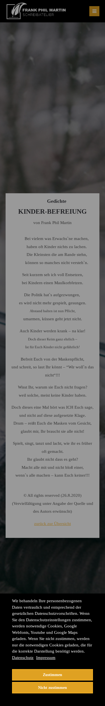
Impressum (45, 657)
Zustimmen (52, 675)
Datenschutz (23, 657)
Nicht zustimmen (52, 688)
